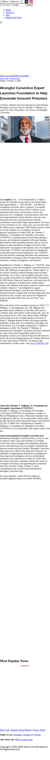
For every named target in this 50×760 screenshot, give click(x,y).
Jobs (7, 15)
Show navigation (7, 76)
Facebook (17, 735)
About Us (10, 12)
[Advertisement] (25, 49)
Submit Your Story (14, 17)
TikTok (37, 735)
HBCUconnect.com (23, 739)
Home (8, 10)
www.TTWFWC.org (39, 343)
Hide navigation (22, 76)
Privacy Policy (39, 730)
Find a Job (4, 730)
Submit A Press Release (21, 730)
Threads (26, 735)
